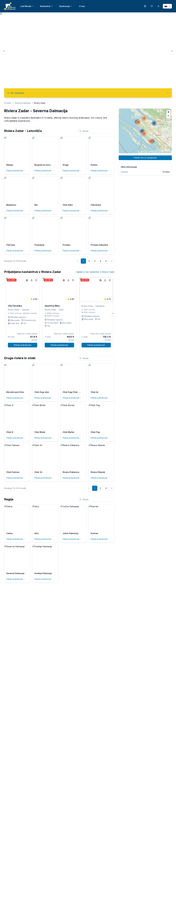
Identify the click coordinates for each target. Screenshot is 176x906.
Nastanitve (45, 6)
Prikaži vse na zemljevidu (145, 158)
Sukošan (25, 310)
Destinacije (64, 6)
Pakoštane (99, 306)
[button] (144, 118)
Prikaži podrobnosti (14, 171)
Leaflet (143, 152)
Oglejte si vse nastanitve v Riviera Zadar (95, 272)
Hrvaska (7, 103)
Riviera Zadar (13, 310)
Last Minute (25, 6)
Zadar (61, 310)
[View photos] (27, 280)
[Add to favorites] (36, 280)
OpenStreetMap (155, 152)
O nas (82, 6)
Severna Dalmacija (22, 103)
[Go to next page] (112, 261)
